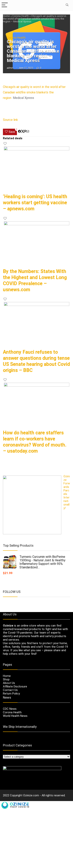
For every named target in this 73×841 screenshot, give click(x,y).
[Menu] (4, 5)
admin (10, 68)
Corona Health (20, 15)
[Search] (67, 5)
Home (6, 15)
